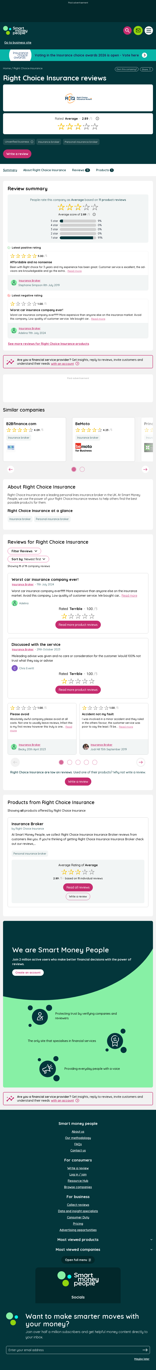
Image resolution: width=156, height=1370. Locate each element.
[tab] (74, 469)
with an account (62, 364)
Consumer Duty (78, 1217)
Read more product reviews (78, 625)
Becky (22, 749)
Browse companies (78, 1187)
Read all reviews (78, 887)
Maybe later (142, 1359)
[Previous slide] (15, 762)
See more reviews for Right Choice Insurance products (48, 344)
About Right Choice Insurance (44, 170)
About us (78, 1131)
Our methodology (78, 1138)
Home (7, 68)
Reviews (80, 170)
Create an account (28, 972)
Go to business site (17, 42)
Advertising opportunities (78, 1230)
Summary (10, 170)
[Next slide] (145, 469)
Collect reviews (78, 1205)
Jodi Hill (95, 749)
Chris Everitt (26, 668)
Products (104, 170)
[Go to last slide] (10, 469)
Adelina (23, 333)
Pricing (78, 1224)
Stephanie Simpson (30, 285)
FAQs (78, 1144)
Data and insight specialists (78, 1211)
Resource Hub (78, 1181)
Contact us (78, 1150)
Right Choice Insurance (28, 68)
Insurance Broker (30, 280)
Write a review (17, 154)
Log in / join (78, 1174)
